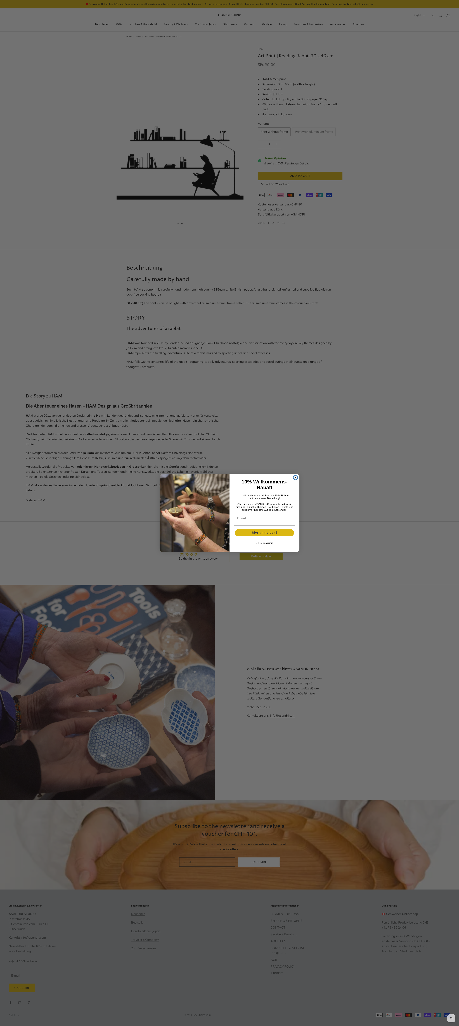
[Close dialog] (295, 477)
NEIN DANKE (264, 543)
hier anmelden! (264, 532)
